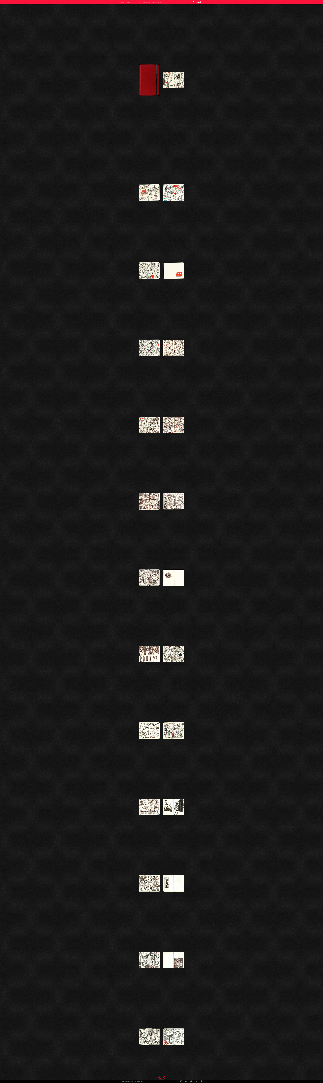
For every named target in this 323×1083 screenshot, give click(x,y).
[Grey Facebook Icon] (201, 1081)
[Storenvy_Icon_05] (191, 1081)
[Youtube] (186, 1081)
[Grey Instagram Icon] (181, 1081)
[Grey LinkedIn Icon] (196, 1081)
